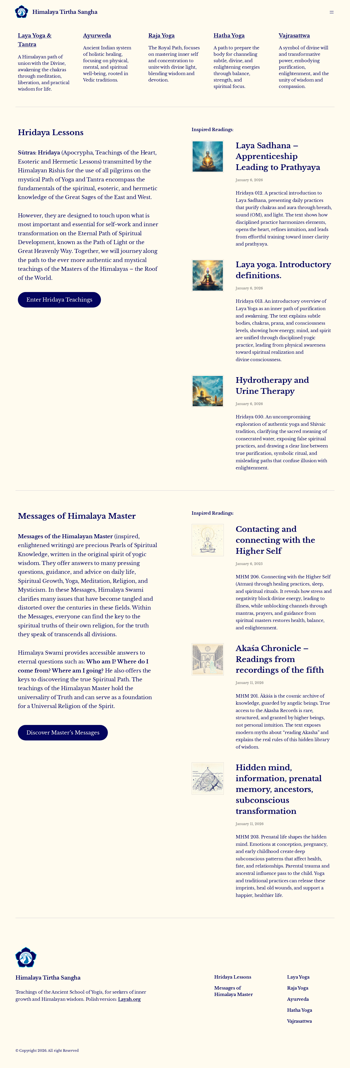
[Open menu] (332, 12)
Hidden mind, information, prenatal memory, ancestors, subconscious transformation (279, 789)
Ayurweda (97, 35)
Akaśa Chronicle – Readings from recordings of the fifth (280, 659)
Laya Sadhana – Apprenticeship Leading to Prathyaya (278, 156)
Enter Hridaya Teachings (59, 300)
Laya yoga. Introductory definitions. (283, 270)
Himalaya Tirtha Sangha (64, 12)
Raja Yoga (161, 35)
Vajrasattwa (294, 35)
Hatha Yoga (229, 35)
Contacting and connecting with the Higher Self (275, 540)
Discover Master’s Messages (62, 732)
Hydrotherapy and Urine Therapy (272, 385)
